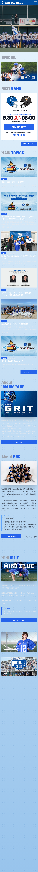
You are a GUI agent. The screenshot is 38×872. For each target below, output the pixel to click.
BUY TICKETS (19, 126)
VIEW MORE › (19, 442)
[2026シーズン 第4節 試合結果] (19, 71)
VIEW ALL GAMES (28, 144)
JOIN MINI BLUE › (19, 620)
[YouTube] (35, 536)
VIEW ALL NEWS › (28, 372)
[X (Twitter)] (31, 536)
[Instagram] (26, 536)
